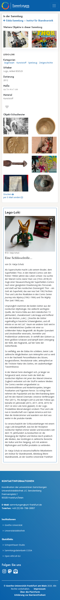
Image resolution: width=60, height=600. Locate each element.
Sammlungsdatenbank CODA (18, 550)
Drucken (7, 194)
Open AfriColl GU (13, 556)
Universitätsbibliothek (15, 531)
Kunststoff (21, 62)
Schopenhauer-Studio (15, 545)
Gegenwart (9, 62)
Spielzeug (32, 62)
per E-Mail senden (12, 197)
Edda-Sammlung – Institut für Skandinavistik (29, 20)
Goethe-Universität (13, 525)
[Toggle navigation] (54, 6)
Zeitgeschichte (46, 62)
